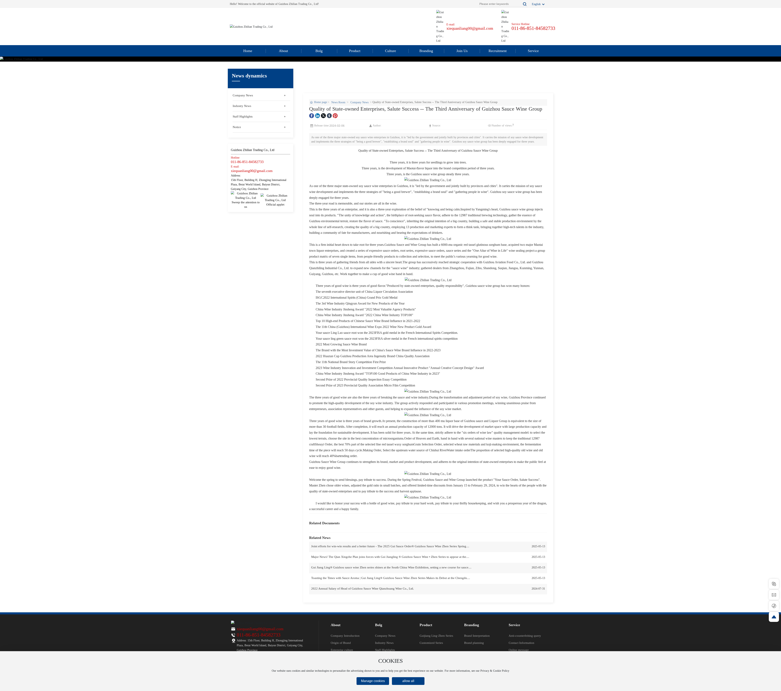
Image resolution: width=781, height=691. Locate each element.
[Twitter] (323, 115)
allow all (408, 681)
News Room (338, 102)
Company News (359, 102)
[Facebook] (311, 115)
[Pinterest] (335, 115)
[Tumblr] (329, 115)
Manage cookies (373, 681)
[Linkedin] (317, 115)
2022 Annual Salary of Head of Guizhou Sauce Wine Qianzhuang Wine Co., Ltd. (362, 588)
